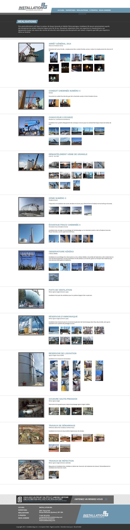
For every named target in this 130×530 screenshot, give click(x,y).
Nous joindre (105, 10)
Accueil (61, 10)
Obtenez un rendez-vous (89, 499)
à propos (93, 10)
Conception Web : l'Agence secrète (49, 527)
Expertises (70, 10)
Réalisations (82, 10)
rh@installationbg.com (47, 520)
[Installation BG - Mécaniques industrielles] (32, 10)
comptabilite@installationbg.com (50, 517)
